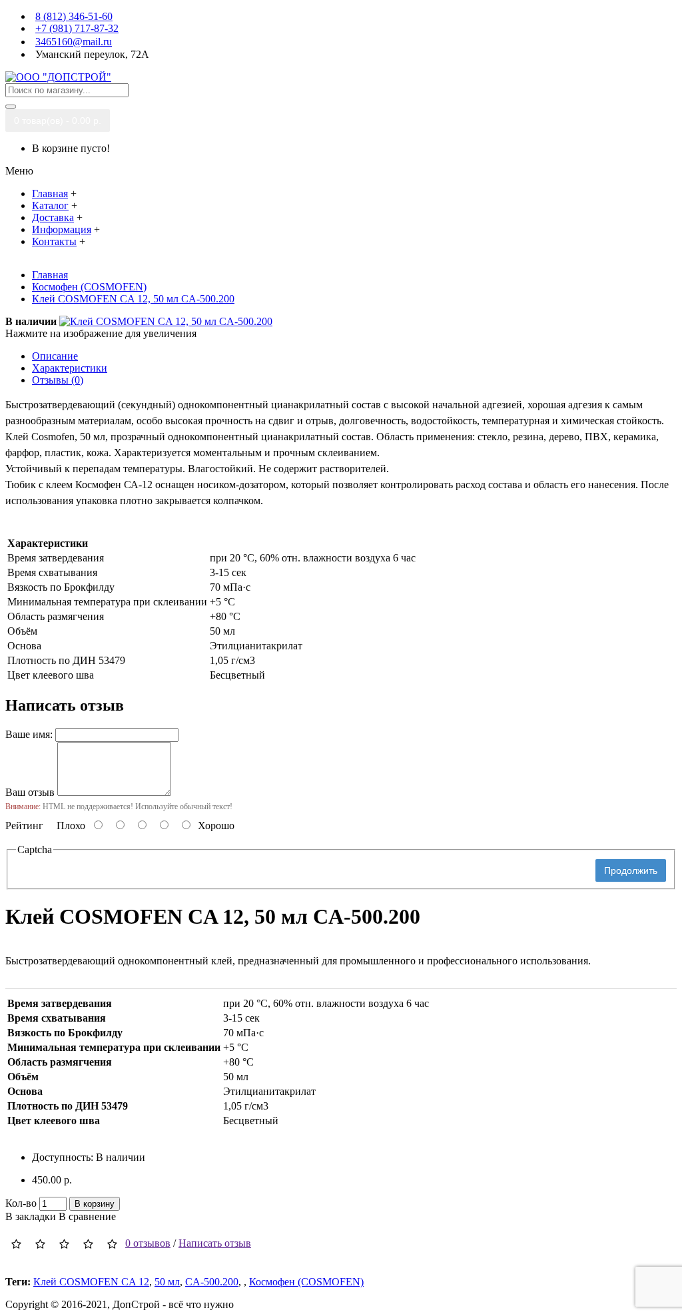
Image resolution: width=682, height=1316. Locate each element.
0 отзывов (147, 1243)
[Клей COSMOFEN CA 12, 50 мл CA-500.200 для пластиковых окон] (165, 321)
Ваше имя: (29, 734)
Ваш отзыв (30, 792)
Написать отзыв (214, 1243)
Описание (55, 356)
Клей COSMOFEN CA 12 (91, 1281)
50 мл (167, 1281)
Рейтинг (24, 825)
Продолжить (630, 870)
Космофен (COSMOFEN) (306, 1281)
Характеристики (69, 368)
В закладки (30, 1216)
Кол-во (21, 1203)
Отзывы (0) (57, 380)
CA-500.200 (211, 1281)
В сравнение (87, 1216)
